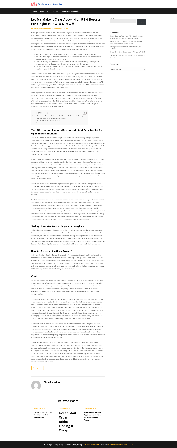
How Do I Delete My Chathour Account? (48, 120)
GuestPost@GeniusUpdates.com (120, 444)
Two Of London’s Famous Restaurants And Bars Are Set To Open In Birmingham (60, 116)
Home (35, 11)
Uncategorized (38, 368)
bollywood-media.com (91, 444)
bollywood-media (40, 28)
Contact (55, 11)
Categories (44, 11)
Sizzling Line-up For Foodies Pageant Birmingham (51, 118)
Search (112, 18)
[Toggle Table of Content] (83, 113)
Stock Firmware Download (71, 11)
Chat (35, 122)
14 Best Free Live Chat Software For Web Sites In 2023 (43, 415)
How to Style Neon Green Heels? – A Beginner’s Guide (127, 52)
